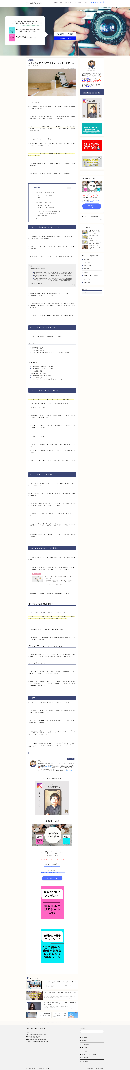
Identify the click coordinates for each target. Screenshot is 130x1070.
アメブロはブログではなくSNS (44, 209)
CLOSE (69, 187)
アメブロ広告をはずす (42, 215)
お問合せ (86, 2)
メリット (39, 197)
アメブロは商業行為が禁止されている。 (45, 192)
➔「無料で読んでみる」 (65, 38)
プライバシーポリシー (31, 1068)
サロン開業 (86, 268)
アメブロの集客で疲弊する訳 (43, 205)
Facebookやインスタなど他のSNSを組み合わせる (48, 211)
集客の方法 (87, 262)
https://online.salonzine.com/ (33, 1036)
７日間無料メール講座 (57, 2)
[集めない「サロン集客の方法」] (34, 5)
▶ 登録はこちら (68, 770)
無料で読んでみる (52, 878)
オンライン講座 (77, 2)
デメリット (39, 199)
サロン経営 (86, 272)
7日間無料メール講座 (46, 767)
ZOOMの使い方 (88, 282)
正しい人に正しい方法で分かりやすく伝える (47, 213)
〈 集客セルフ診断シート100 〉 (52, 866)
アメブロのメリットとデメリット (44, 195)
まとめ (37, 218)
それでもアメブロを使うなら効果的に (45, 207)
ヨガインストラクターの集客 (91, 275)
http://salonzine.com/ (38, 1032)
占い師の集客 (87, 279)
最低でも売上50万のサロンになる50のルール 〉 (53, 872)
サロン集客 (31, 60)
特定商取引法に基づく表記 (42, 1068)
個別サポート (68, 2)
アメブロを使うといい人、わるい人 (44, 202)
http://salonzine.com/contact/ (41, 1041)
